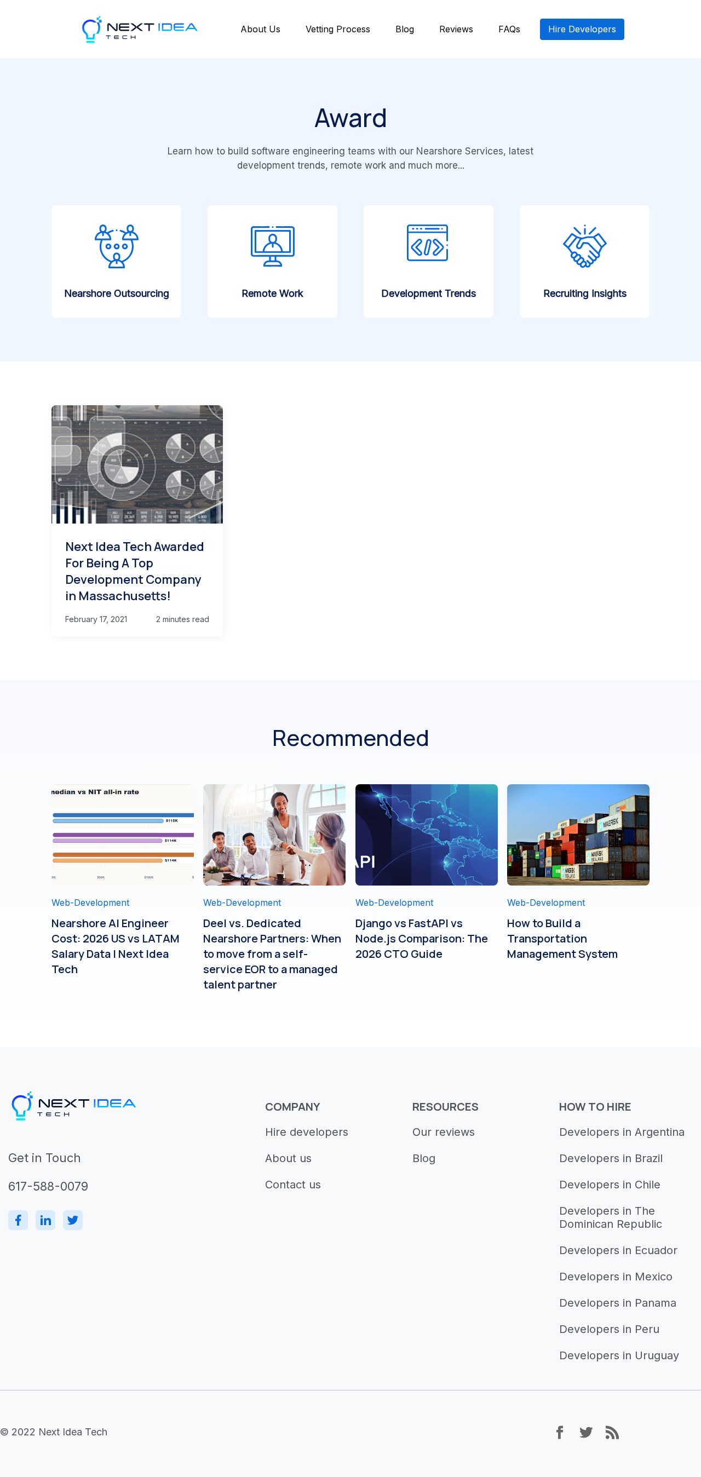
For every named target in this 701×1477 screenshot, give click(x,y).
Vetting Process (338, 29)
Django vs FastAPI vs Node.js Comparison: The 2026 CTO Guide (421, 938)
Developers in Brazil (611, 1158)
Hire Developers (582, 29)
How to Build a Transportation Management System (562, 938)
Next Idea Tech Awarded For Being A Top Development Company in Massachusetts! (134, 571)
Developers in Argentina (622, 1132)
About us (288, 1158)
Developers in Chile (609, 1184)
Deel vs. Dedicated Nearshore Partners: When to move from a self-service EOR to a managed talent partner (272, 954)
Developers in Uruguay (619, 1355)
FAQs (509, 29)
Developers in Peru (609, 1329)
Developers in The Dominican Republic (610, 1217)
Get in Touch (44, 1158)
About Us (260, 29)
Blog (404, 29)
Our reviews (443, 1132)
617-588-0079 (48, 1186)
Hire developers (306, 1132)
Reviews (456, 29)
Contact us (293, 1184)
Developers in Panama (617, 1302)
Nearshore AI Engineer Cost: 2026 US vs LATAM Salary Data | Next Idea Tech (115, 946)
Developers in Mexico (616, 1276)
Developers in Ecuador (618, 1250)
